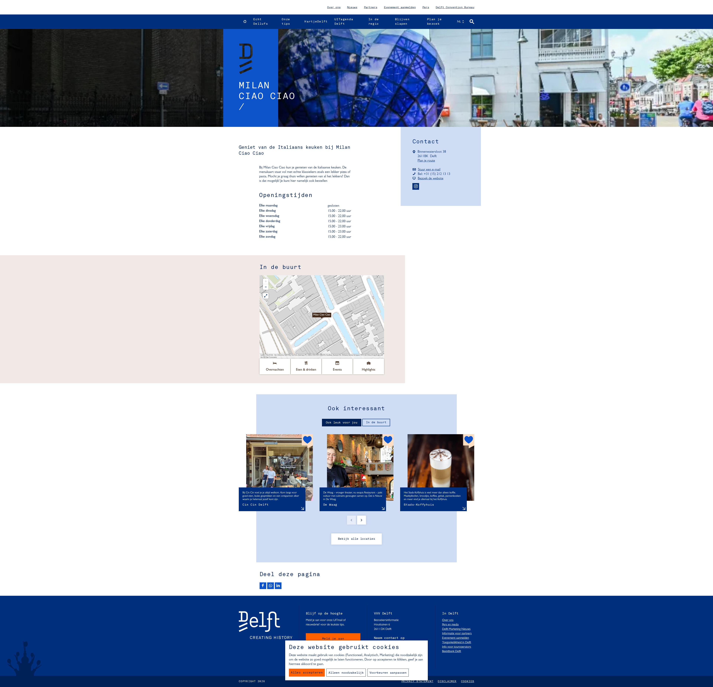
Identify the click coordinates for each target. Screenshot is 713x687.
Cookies (467, 681)
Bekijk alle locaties (356, 539)
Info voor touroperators (456, 646)
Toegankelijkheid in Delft (456, 642)
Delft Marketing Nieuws (456, 629)
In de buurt (376, 422)
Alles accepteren (307, 672)
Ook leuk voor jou (341, 422)
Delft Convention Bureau (455, 7)
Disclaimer (447, 681)
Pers (425, 7)
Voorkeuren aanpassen (388, 672)
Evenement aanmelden (400, 7)
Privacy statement (417, 681)
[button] (322, 317)
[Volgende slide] (361, 520)
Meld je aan (333, 638)
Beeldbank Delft (451, 651)
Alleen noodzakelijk (346, 672)
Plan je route (427, 161)
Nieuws (352, 7)
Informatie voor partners (457, 633)
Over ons (334, 7)
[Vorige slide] (351, 520)
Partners (370, 7)
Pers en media (450, 624)
